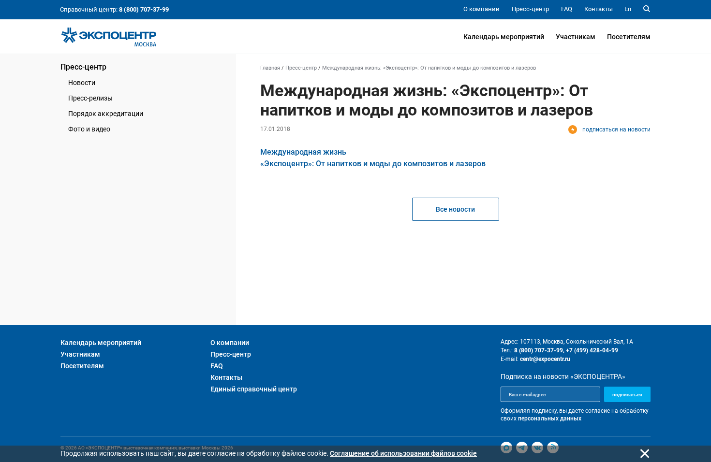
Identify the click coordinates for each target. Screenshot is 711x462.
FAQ (216, 366)
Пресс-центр (83, 67)
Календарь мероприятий (503, 37)
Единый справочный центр (253, 389)
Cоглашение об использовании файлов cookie (403, 453)
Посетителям (629, 37)
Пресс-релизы (90, 98)
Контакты (226, 377)
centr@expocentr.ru (545, 359)
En (627, 9)
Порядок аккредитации (105, 113)
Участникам (575, 37)
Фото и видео (89, 129)
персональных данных (549, 418)
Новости (81, 83)
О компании (229, 342)
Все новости (455, 209)
